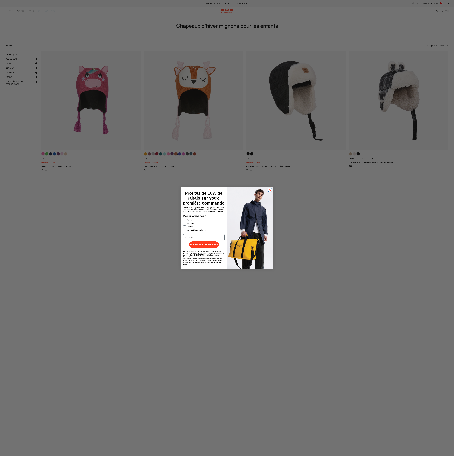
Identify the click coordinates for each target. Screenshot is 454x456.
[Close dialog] (270, 190)
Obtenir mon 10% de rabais (204, 244)
